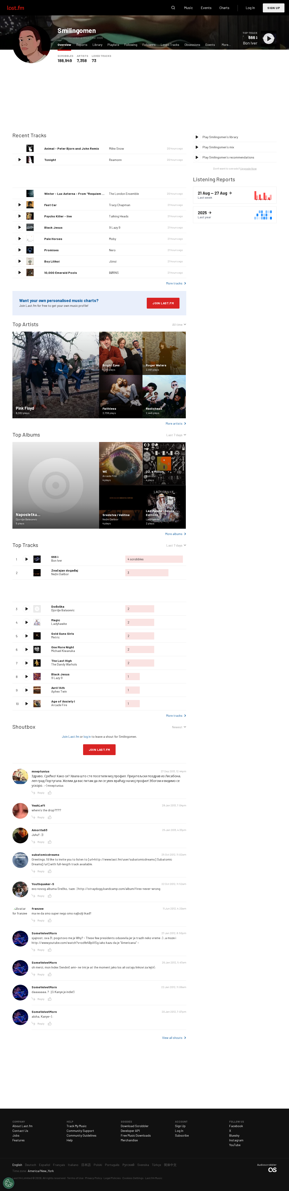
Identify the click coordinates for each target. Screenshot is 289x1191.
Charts (224, 7)
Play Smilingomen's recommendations (228, 157)
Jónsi (113, 261)
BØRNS (114, 272)
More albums (173, 534)
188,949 (65, 60)
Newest (177, 727)
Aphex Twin (59, 691)
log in (87, 736)
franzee (38, 908)
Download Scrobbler (135, 1126)
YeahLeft (38, 805)
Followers (149, 45)
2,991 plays (152, 369)
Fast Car (50, 205)
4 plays (107, 480)
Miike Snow (116, 148)
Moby (112, 239)
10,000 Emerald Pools (60, 272)
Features (18, 1140)
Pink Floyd (25, 408)
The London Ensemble (124, 193)
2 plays (150, 523)
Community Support (80, 1131)
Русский (128, 1165)
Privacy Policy (93, 1177)
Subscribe (182, 1135)
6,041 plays (109, 369)
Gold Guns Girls (62, 633)
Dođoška (57, 606)
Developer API (130, 1131)
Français (59, 1165)
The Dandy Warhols (64, 664)
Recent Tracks (29, 135)
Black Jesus (53, 227)
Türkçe (156, 1165)
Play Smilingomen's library (220, 137)
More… (226, 45)
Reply (40, 792)
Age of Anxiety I (63, 701)
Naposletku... (28, 514)
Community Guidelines (81, 1135)
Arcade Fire (110, 475)
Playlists (113, 45)
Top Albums (26, 434)
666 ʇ (252, 37)
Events (206, 7)
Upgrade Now (248, 168)
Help (70, 1140)
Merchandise (129, 1140)
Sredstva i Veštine (116, 515)
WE (105, 471)
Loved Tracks (170, 45)
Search (173, 7)
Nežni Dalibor (111, 519)
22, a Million (155, 471)
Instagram (236, 1140)
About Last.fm (22, 1126)
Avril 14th (58, 688)
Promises (51, 250)
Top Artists (25, 324)
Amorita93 (39, 830)
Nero (112, 250)
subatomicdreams (45, 854)
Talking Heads (118, 216)
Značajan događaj (64, 570)
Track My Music (76, 1126)
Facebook (236, 1126)
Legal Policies (112, 1177)
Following (130, 45)
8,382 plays (23, 412)
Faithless (109, 408)
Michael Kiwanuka (63, 651)
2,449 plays (152, 412)
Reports (81, 45)
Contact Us (20, 1131)
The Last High (61, 661)
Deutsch (30, 1165)
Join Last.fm (163, 303)
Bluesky (234, 1135)
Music (188, 7)
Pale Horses (53, 239)
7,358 (82, 60)
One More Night (62, 647)
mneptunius (40, 771)
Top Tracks (25, 545)
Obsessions (192, 45)
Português (112, 1165)
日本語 (86, 1165)
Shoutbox (23, 726)
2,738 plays (109, 412)
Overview (65, 44)
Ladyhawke (153, 519)
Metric (55, 637)
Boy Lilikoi (52, 261)
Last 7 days (174, 435)
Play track (269, 39)
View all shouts (172, 1038)
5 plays (20, 523)
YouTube (234, 1145)
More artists (174, 423)
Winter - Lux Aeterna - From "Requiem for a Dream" (82, 193)
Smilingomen (77, 30)
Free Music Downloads (136, 1135)
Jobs (15, 1135)
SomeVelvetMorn (44, 933)
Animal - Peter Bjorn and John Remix (71, 148)
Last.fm (20, 8)
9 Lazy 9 (114, 227)
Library (97, 45)
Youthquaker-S (43, 884)
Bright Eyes (111, 365)
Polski (98, 1165)
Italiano (73, 1165)
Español (44, 1165)
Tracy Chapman (119, 205)
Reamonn (115, 160)
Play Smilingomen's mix (218, 147)
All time (177, 325)
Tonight (50, 160)
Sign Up (273, 8)
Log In (250, 7)
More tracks (174, 283)
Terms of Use (75, 1177)
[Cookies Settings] (8, 1183)
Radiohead (154, 408)
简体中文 (170, 1165)
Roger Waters (156, 365)
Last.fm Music (153, 1177)
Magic (55, 620)
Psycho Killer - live (58, 216)
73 (94, 60)
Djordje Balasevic (26, 519)
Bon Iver (250, 42)
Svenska (143, 1165)
